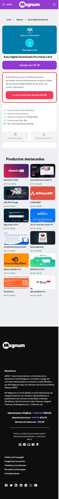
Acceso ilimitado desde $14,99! (29, 95)
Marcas (19, 19)
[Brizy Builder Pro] (42, 282)
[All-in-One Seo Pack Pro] (42, 215)
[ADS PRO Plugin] (16, 193)
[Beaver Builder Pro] (16, 260)
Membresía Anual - (29, 417)
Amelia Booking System (15, 247)
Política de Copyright (14, 457)
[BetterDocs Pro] (42, 260)
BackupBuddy (37, 247)
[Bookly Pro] (16, 282)
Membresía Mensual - (29, 421)
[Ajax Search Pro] (16, 215)
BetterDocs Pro (37, 269)
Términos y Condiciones (15, 465)
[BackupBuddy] (42, 238)
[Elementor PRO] (16, 171)
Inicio (9, 19)
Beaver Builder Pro (12, 269)
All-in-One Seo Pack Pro (41, 224)
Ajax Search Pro (11, 224)
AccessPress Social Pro (41, 180)
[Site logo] (29, 4)
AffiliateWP (35, 202)
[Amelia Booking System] (16, 238)
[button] (6, 485)
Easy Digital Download (38, 19)
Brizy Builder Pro (37, 291)
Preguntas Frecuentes (15, 461)
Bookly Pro (9, 291)
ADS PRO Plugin (11, 202)
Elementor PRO (11, 180)
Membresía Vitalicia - (29, 413)
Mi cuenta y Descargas (15, 469)
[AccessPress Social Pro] (42, 171)
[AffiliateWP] (42, 193)
